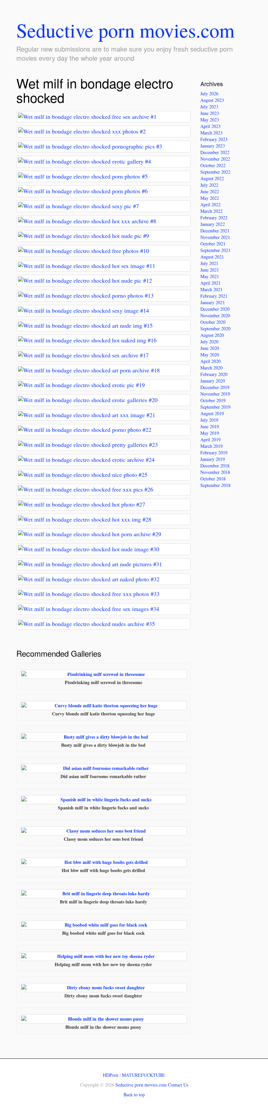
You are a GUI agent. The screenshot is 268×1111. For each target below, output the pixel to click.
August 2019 (212, 413)
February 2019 (213, 452)
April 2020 (210, 361)
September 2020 (215, 328)
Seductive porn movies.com (125, 30)
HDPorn (110, 1075)
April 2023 (210, 126)
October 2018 (213, 479)
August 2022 (212, 178)
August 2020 (212, 335)
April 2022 (210, 204)
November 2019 (215, 394)
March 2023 (211, 133)
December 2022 (214, 152)
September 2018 (215, 485)
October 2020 (213, 322)
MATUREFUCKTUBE (143, 1075)
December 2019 (214, 387)
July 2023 (209, 106)
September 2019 (215, 407)
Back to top (134, 1094)
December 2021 (214, 230)
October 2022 (213, 165)
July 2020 (209, 341)
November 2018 (215, 472)
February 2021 (213, 296)
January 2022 (212, 224)
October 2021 (213, 244)
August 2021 (212, 257)
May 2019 (209, 433)
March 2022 (211, 211)
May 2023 (209, 120)
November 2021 (215, 237)
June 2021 (209, 270)
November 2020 (215, 315)
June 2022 (209, 191)
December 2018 (214, 465)
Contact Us (178, 1085)
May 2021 (209, 276)
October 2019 (213, 400)
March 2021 (211, 289)
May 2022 (209, 198)
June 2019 (209, 426)
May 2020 (209, 355)
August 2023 (212, 100)
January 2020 (212, 381)
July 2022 (209, 185)
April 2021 (210, 283)
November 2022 (215, 159)
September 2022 (215, 172)
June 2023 (209, 113)
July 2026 (209, 93)
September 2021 (215, 250)
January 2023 (212, 146)
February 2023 (213, 139)
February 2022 (213, 217)
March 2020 (211, 368)
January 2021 (212, 302)
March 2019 (211, 446)
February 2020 (213, 374)
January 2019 (212, 459)
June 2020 (209, 348)
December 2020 (214, 309)
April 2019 (210, 439)
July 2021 (209, 263)
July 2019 (209, 420)
